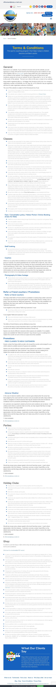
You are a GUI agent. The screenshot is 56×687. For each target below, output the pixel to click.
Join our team (48, 672)
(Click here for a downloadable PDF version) (13, 550)
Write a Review (47, 15)
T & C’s (9, 219)
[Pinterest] (45, 6)
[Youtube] (37, 6)
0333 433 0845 (39, 13)
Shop (19, 675)
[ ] (51, 6)
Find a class (23, 672)
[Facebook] (42, 6)
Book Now (48, 13)
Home (4, 38)
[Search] (30, 7)
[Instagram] (34, 6)
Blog (16, 675)
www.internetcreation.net (42, 678)
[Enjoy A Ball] (10, 16)
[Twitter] (39, 6)
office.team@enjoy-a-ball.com (12, 2)
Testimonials (15, 672)
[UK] (11, 6)
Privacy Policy (42, 94)
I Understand (40, 686)
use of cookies (33, 686)
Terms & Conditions (27, 675)
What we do (7, 672)
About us (30, 672)
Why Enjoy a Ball (38, 672)
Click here (7, 587)
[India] (14, 6)
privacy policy (20, 73)
